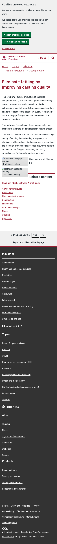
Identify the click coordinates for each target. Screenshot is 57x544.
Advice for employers (12, 189)
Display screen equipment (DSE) (17, 362)
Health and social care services (16, 269)
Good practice (36, 70)
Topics (15, 66)
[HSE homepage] (13, 58)
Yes (35, 235)
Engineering (7, 203)
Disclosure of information (28, 511)
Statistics (6, 449)
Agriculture (7, 218)
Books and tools (9, 470)
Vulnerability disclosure (13, 517)
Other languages (9, 522)
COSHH (5, 356)
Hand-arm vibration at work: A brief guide (21, 183)
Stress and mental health (13, 381)
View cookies (8, 48)
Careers (5, 455)
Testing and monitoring (12, 482)
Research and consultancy (14, 489)
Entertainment (8, 300)
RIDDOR (6, 349)
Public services (9, 287)
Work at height (8, 393)
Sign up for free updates (13, 436)
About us (6, 424)
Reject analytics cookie (15, 42)
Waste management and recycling (17, 306)
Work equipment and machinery (16, 374)
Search (5, 506)
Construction (8, 200)
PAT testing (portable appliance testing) (20, 387)
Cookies (26, 506)
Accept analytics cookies (16, 35)
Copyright (15, 506)
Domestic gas (8, 281)
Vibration (27, 66)
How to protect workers (13, 196)
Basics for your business (13, 343)
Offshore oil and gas (11, 319)
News (5, 430)
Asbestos (6, 368)
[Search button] (53, 58)
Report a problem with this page (28, 242)
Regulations (7, 192)
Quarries (6, 215)
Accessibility (8, 511)
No (43, 235)
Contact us (7, 442)
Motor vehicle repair (11, 207)
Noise (5, 211)
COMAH (6, 399)
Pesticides (7, 275)
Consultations (32, 517)
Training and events (11, 476)
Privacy (36, 506)
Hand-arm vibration (15, 70)
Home (5, 66)
